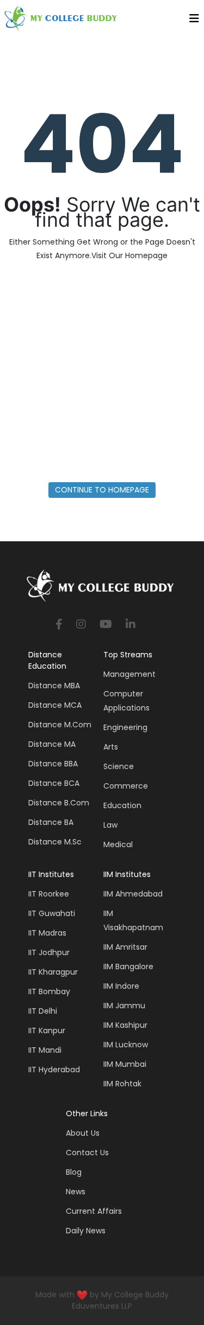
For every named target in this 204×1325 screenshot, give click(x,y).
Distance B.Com (58, 802)
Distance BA (50, 822)
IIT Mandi (44, 1050)
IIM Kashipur (125, 1025)
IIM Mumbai (124, 1064)
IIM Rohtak (122, 1083)
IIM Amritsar (125, 947)
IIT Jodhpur (49, 952)
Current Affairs (94, 1211)
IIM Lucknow (125, 1044)
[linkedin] (130, 625)
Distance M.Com (59, 724)
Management (129, 674)
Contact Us (87, 1152)
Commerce (125, 785)
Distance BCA (53, 783)
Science (118, 766)
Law (110, 825)
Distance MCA (55, 705)
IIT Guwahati (51, 913)
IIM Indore (121, 986)
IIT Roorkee (48, 893)
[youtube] (106, 625)
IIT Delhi (42, 1011)
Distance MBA (54, 685)
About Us (83, 1133)
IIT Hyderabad (54, 1069)
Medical (118, 844)
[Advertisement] (102, 375)
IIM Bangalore (128, 966)
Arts (110, 746)
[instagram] (81, 625)
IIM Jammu (124, 1005)
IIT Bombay (49, 991)
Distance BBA (53, 763)
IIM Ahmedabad (133, 893)
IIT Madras (47, 932)
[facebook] (59, 625)
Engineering (125, 727)
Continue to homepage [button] (102, 489)
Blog (74, 1172)
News (75, 1191)
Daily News (86, 1230)
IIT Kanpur (46, 1030)
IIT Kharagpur (53, 971)
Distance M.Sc (55, 841)
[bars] (194, 21)
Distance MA (52, 744)
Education (122, 805)
